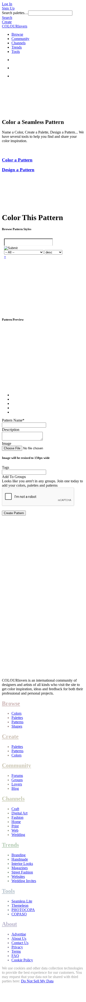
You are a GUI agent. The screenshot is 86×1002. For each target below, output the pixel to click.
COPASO (19, 914)
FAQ (15, 956)
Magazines (19, 868)
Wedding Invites (23, 881)
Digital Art (19, 813)
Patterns (17, 722)
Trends (16, 47)
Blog (15, 788)
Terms (16, 951)
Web (14, 830)
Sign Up (8, 8)
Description (10, 430)
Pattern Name (13, 420)
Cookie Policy (22, 960)
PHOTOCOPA (23, 910)
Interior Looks (22, 864)
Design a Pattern (18, 169)
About (9, 924)
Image (6, 443)
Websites (18, 876)
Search (7, 18)
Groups (17, 780)
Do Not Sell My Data (37, 981)
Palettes (17, 718)
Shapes (16, 726)
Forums (17, 776)
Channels (18, 43)
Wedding (18, 835)
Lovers (16, 784)
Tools (15, 52)
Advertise (18, 934)
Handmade (19, 859)
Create (7, 22)
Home (16, 822)
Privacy (17, 947)
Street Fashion (22, 872)
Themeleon (19, 905)
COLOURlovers (14, 26)
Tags (5, 467)
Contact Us (19, 943)
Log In (7, 4)
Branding (18, 855)
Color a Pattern (17, 159)
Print (15, 826)
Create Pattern (14, 513)
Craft (15, 809)
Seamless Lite (21, 901)
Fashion (17, 817)
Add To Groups (14, 477)
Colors (16, 713)
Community (20, 39)
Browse (17, 34)
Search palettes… (15, 13)
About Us (18, 938)
